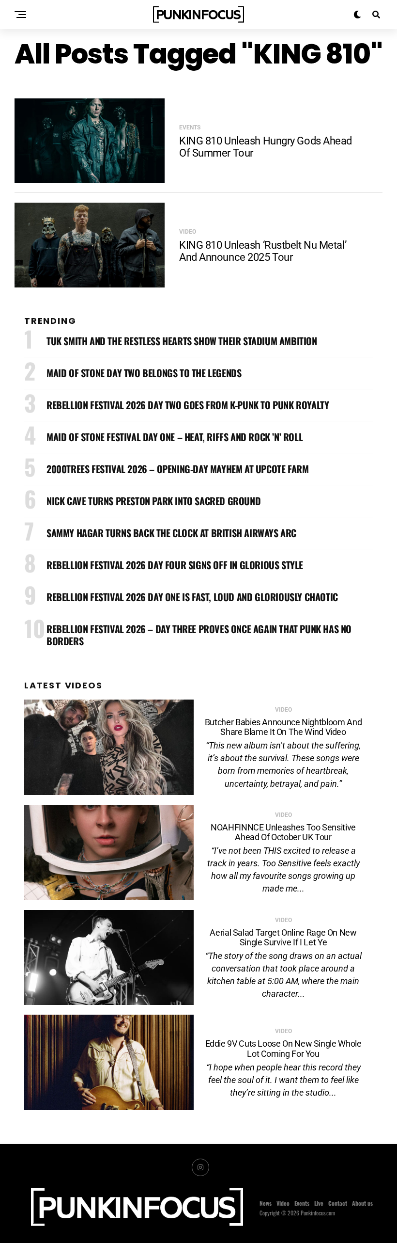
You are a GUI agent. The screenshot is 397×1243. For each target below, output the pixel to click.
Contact (337, 1203)
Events (301, 1203)
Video (283, 1203)
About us (362, 1203)
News (266, 1203)
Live (318, 1203)
